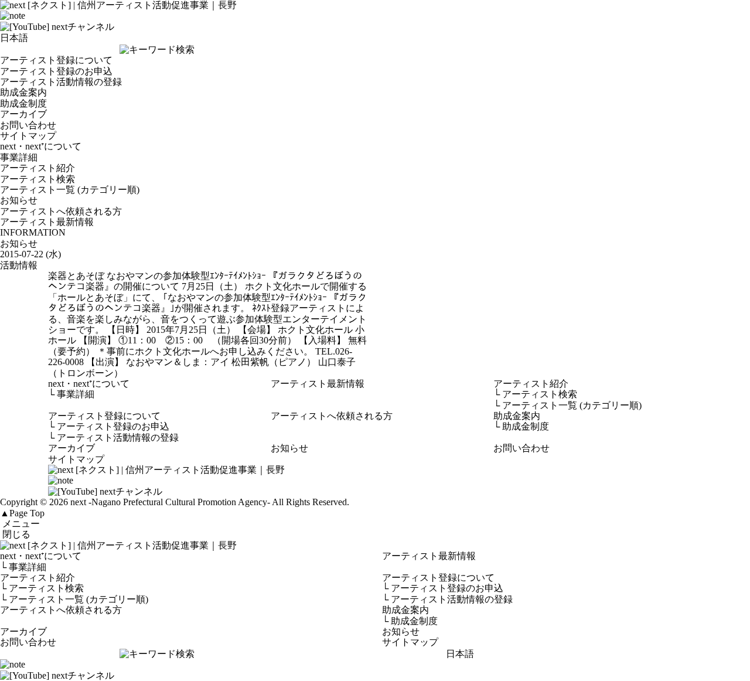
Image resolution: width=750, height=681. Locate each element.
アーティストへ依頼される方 (61, 211)
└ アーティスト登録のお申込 (442, 588)
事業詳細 (19, 157)
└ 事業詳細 (23, 567)
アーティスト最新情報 (47, 222)
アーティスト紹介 (37, 168)
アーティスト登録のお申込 (56, 71)
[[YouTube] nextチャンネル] (57, 27)
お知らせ (19, 200)
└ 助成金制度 (410, 621)
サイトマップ (28, 136)
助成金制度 (23, 103)
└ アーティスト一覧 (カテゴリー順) (74, 599)
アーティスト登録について (56, 60)
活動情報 (19, 265)
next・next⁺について (40, 146)
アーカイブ (23, 114)
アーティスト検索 (37, 179)
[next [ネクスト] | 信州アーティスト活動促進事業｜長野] (375, 545)
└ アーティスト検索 (42, 588)
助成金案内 (23, 92)
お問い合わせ (28, 125)
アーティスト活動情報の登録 (61, 82)
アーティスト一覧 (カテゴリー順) (69, 190)
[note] (12, 16)
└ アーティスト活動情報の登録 (447, 599)
